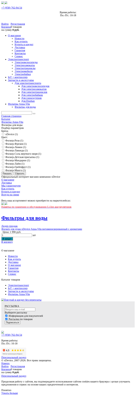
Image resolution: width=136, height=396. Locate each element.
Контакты (13, 271)
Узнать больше (9, 393)
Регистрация (18, 23)
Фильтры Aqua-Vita (19, 294)
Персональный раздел (13, 357)
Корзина (6, 26)
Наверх (5, 363)
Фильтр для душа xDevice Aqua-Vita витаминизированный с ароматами (41, 229)
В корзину (7, 242)
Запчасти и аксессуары (21, 291)
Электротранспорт (18, 285)
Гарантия (13, 268)
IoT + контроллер (18, 288)
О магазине (14, 265)
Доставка (13, 262)
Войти (5, 23)
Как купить (14, 259)
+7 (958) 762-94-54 (11, 7)
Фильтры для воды (24, 218)
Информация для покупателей (26, 315)
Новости (13, 256)
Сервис (12, 274)
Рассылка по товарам (21, 319)
